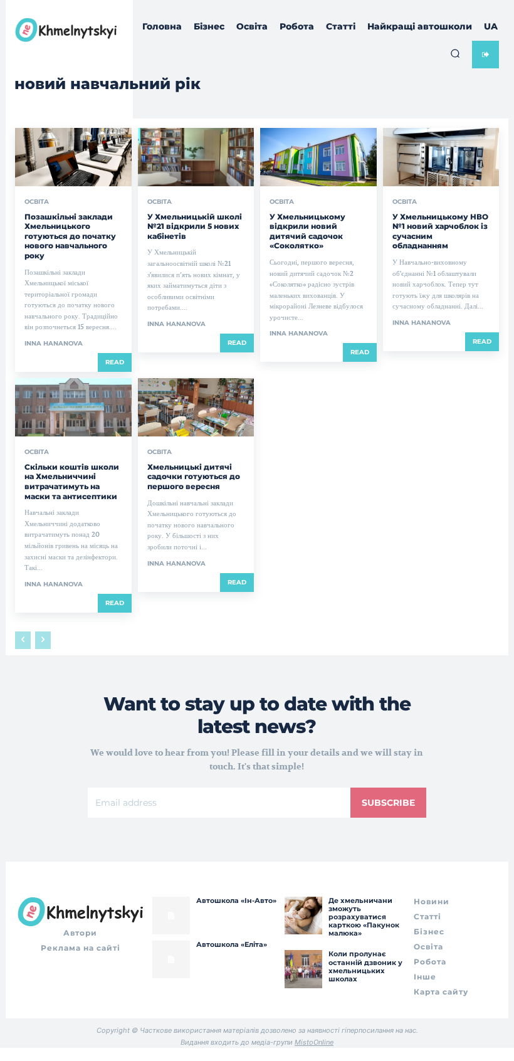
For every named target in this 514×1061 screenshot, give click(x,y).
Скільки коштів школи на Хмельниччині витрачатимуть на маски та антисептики (71, 481)
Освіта (36, 202)
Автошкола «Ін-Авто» (236, 900)
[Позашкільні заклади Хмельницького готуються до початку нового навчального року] (73, 157)
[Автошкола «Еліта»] (171, 959)
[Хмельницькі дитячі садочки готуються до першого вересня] (196, 407)
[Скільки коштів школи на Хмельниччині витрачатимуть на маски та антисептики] (73, 407)
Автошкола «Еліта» (231, 944)
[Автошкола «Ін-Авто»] (171, 915)
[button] (455, 53)
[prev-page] (23, 640)
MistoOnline (314, 1042)
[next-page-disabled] (43, 640)
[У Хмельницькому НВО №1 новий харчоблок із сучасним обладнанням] (441, 157)
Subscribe (388, 802)
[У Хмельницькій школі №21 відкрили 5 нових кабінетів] (196, 157)
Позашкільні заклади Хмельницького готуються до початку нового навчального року (70, 236)
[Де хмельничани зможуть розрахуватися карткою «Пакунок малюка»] (303, 915)
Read (114, 362)
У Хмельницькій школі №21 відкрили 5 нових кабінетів (194, 226)
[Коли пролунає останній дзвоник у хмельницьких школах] (303, 969)
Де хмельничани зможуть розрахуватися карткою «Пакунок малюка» (363, 917)
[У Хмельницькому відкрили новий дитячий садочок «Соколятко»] (318, 157)
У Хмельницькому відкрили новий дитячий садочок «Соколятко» (307, 231)
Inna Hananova (53, 343)
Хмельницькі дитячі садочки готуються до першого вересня (193, 476)
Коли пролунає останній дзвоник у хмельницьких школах (365, 966)
